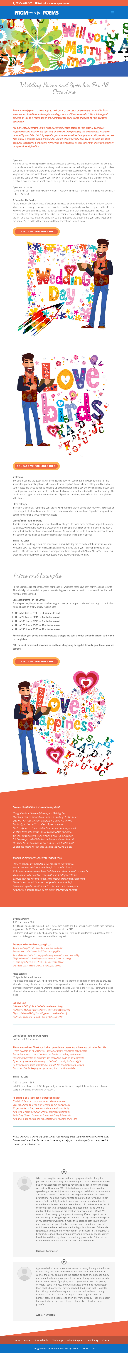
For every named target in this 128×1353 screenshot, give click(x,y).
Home (17, 1340)
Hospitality (92, 1340)
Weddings (57, 1340)
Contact (106, 1340)
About (27, 1340)
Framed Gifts (41, 1340)
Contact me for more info (36, 231)
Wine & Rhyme (74, 1340)
